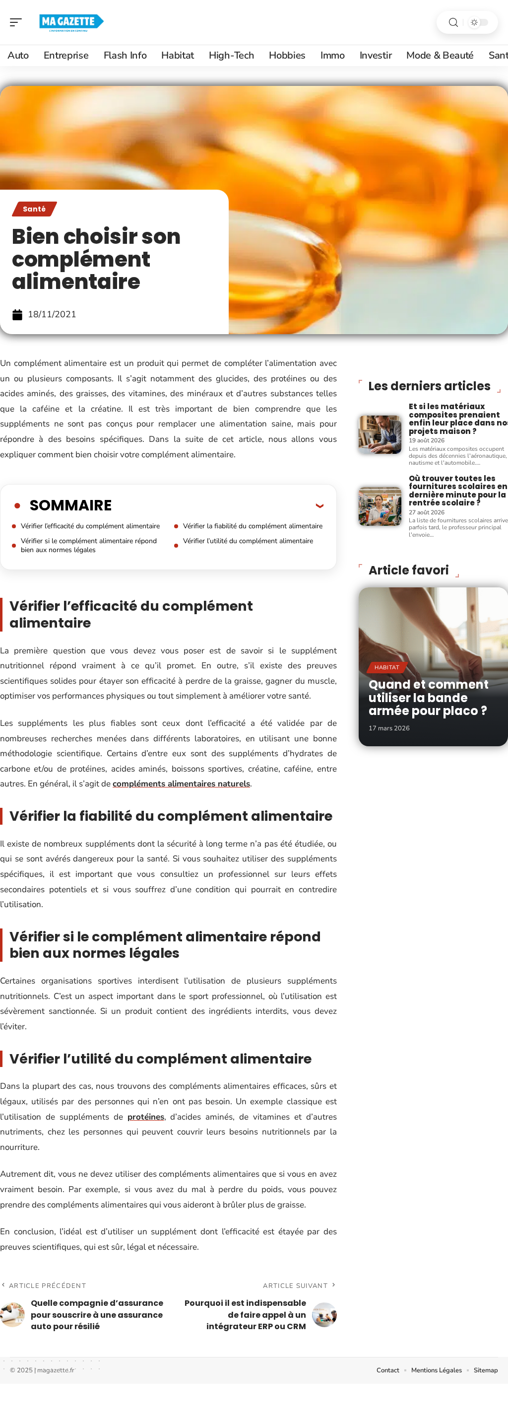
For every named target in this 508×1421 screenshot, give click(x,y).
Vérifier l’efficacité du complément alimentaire (90, 526)
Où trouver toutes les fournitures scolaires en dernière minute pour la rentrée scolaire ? (458, 490)
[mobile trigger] (18, 22)
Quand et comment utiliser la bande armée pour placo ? (429, 697)
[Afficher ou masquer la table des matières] (217, 505)
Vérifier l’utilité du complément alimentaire (248, 541)
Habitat (387, 667)
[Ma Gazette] (71, 22)
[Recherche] (453, 22)
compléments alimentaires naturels (181, 783)
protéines (145, 1117)
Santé (34, 209)
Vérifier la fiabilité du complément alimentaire (252, 526)
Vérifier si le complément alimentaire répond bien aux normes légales (89, 545)
